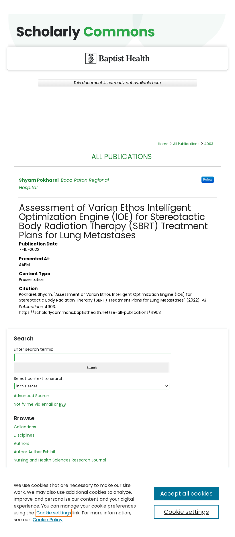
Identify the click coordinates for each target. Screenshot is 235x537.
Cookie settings (53, 513)
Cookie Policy (47, 519)
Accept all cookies (186, 494)
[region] (117, 502)
